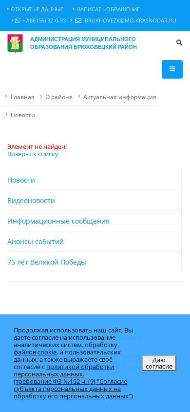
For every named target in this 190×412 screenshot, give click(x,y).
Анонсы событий (35, 241)
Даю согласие (159, 363)
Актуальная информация (119, 97)
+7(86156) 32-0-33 (44, 20)
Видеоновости (31, 200)
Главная (23, 97)
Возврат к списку (32, 153)
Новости (23, 115)
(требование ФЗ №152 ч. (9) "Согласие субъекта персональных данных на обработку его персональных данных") (73, 388)
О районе (59, 97)
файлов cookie (35, 352)
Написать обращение (108, 9)
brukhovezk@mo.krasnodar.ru (129, 20)
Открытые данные (37, 9)
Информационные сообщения (58, 221)
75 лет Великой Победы (46, 262)
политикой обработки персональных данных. (64, 370)
